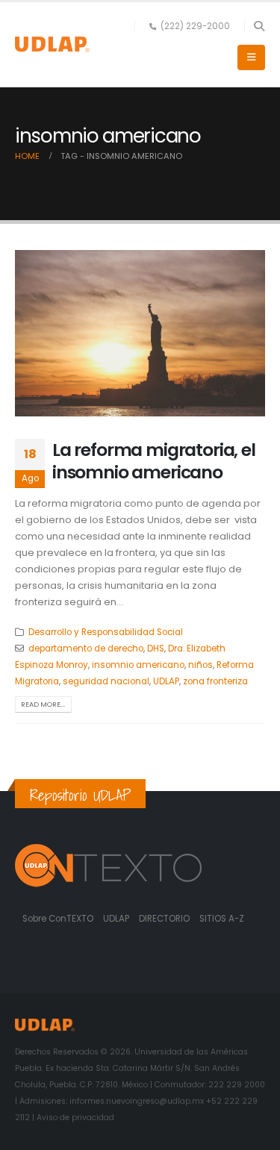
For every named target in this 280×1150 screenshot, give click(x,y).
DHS (155, 648)
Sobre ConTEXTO (57, 919)
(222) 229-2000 (195, 26)
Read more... (43, 704)
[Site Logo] (52, 44)
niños (200, 665)
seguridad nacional (106, 681)
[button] (258, 26)
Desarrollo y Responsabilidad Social (105, 632)
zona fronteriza (215, 681)
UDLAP (166, 681)
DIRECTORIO (165, 919)
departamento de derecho (85, 648)
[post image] (140, 333)
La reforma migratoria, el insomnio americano (153, 460)
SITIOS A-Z (221, 919)
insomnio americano (138, 665)
